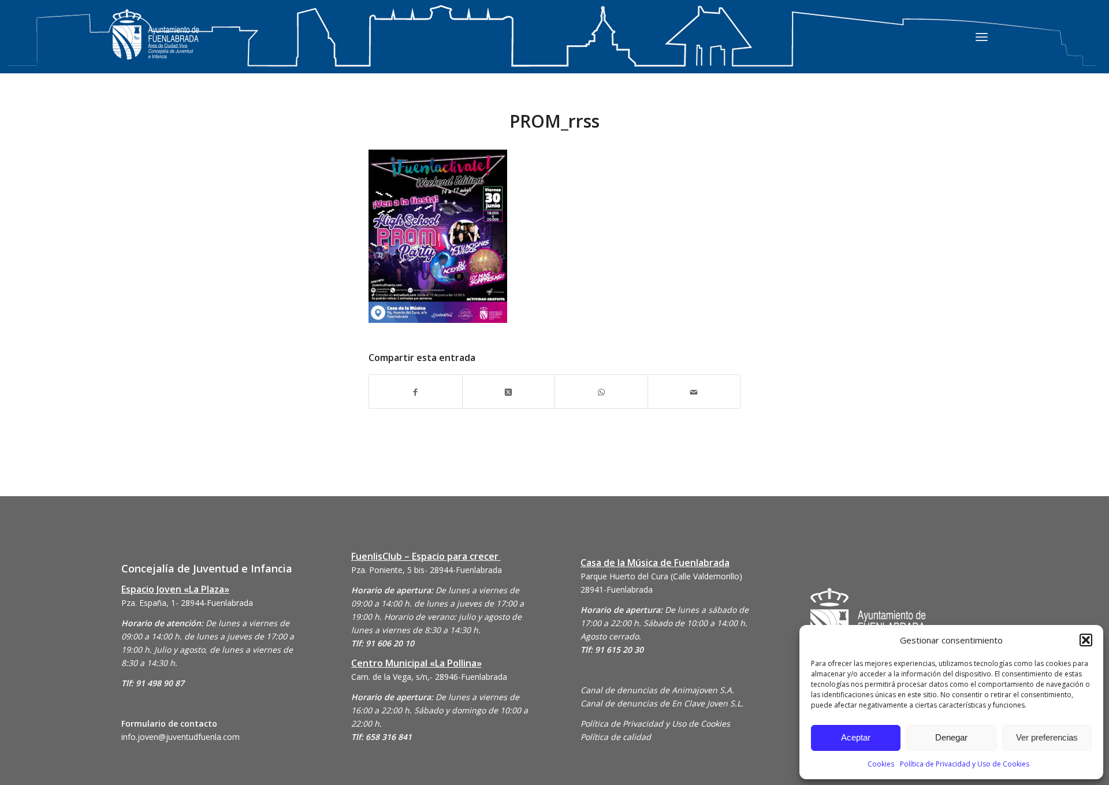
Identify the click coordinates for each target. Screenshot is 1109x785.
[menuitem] (982, 36)
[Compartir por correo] (694, 391)
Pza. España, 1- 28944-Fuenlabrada (187, 602)
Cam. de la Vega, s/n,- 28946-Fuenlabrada (429, 676)
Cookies (881, 764)
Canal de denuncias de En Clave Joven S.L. (661, 703)
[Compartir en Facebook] (415, 391)
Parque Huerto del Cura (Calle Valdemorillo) (661, 576)
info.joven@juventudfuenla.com (180, 736)
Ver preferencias (1047, 737)
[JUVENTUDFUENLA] (156, 46)
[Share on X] (509, 391)
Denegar (951, 737)
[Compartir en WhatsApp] (601, 391)
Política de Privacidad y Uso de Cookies (964, 764)
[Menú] (982, 36)
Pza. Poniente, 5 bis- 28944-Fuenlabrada (426, 569)
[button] (1086, 640)
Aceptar (855, 737)
